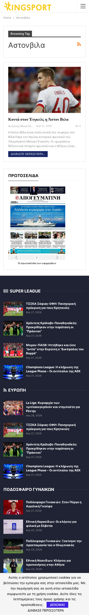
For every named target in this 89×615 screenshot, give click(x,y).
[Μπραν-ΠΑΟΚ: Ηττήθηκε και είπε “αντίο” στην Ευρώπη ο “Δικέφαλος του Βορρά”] (13, 350)
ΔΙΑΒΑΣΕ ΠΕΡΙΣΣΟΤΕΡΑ (46, 610)
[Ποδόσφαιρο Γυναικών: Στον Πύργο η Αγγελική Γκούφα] (13, 507)
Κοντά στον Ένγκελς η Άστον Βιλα (38, 119)
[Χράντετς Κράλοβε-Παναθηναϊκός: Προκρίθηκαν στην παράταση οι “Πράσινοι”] (13, 328)
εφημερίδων (49, 263)
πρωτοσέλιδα (29, 263)
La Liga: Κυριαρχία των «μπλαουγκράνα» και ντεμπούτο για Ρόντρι (53, 407)
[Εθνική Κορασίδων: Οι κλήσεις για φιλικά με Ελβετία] (13, 527)
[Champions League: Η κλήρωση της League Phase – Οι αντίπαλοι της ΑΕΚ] (13, 372)
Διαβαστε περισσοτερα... (28, 154)
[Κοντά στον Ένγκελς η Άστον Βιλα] (44, 90)
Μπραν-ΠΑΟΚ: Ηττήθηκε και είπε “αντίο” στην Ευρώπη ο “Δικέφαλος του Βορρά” (55, 349)
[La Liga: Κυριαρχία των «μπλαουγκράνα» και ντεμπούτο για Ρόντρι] (13, 408)
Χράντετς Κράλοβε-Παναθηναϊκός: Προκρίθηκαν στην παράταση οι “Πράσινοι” (51, 327)
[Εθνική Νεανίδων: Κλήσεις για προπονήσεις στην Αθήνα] (13, 565)
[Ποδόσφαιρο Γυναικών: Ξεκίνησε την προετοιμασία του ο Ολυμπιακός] (13, 546)
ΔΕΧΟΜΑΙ (57, 605)
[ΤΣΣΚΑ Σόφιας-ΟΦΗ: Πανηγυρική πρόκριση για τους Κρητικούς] (13, 309)
